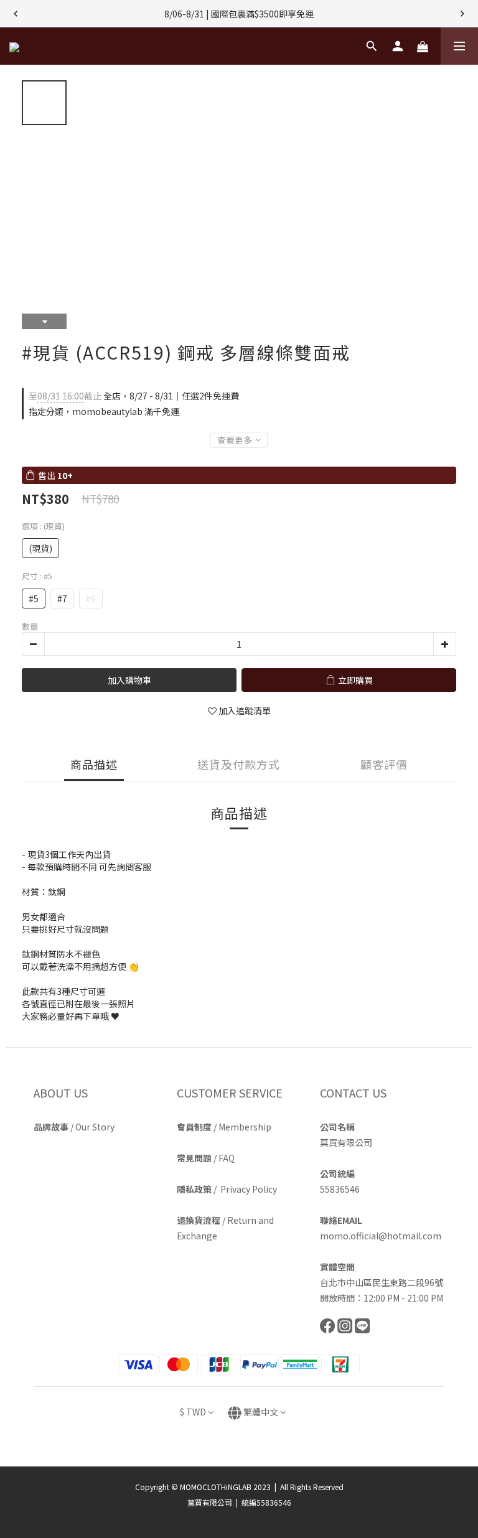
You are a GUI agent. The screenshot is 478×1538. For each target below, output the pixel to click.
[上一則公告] (15, 13)
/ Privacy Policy (227, 1189)
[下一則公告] (462, 13)
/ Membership (224, 1127)
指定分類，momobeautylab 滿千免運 (104, 411)
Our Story (95, 1127)
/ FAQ (206, 1158)
